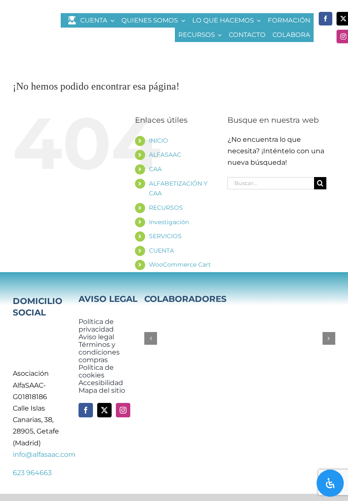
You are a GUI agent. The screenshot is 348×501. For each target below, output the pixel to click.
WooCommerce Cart (180, 264)
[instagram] (123, 410)
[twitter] (104, 410)
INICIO (158, 140)
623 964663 (32, 473)
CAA (155, 169)
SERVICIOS (165, 236)
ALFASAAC (165, 154)
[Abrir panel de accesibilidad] (330, 483)
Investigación (169, 222)
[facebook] (325, 18)
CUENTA (161, 250)
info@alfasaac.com (44, 454)
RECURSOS (166, 207)
